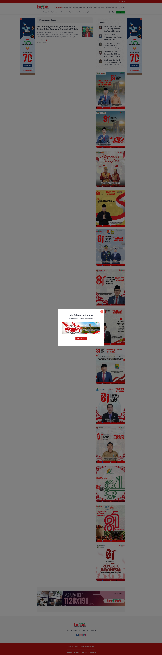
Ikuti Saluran (81, 338)
